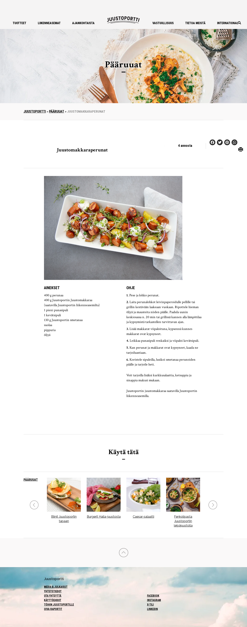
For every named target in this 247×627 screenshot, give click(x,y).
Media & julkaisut (56, 586)
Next (213, 505)
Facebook (153, 595)
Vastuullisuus (163, 23)
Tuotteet (19, 23)
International (227, 23)
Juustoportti (35, 111)
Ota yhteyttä (52, 595)
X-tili (150, 604)
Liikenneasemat (49, 23)
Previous (34, 505)
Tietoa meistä (195, 23)
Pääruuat (56, 111)
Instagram (154, 600)
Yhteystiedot (53, 591)
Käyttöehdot (52, 600)
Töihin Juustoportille (59, 604)
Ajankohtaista (83, 23)
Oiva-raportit (53, 609)
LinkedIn (152, 609)
